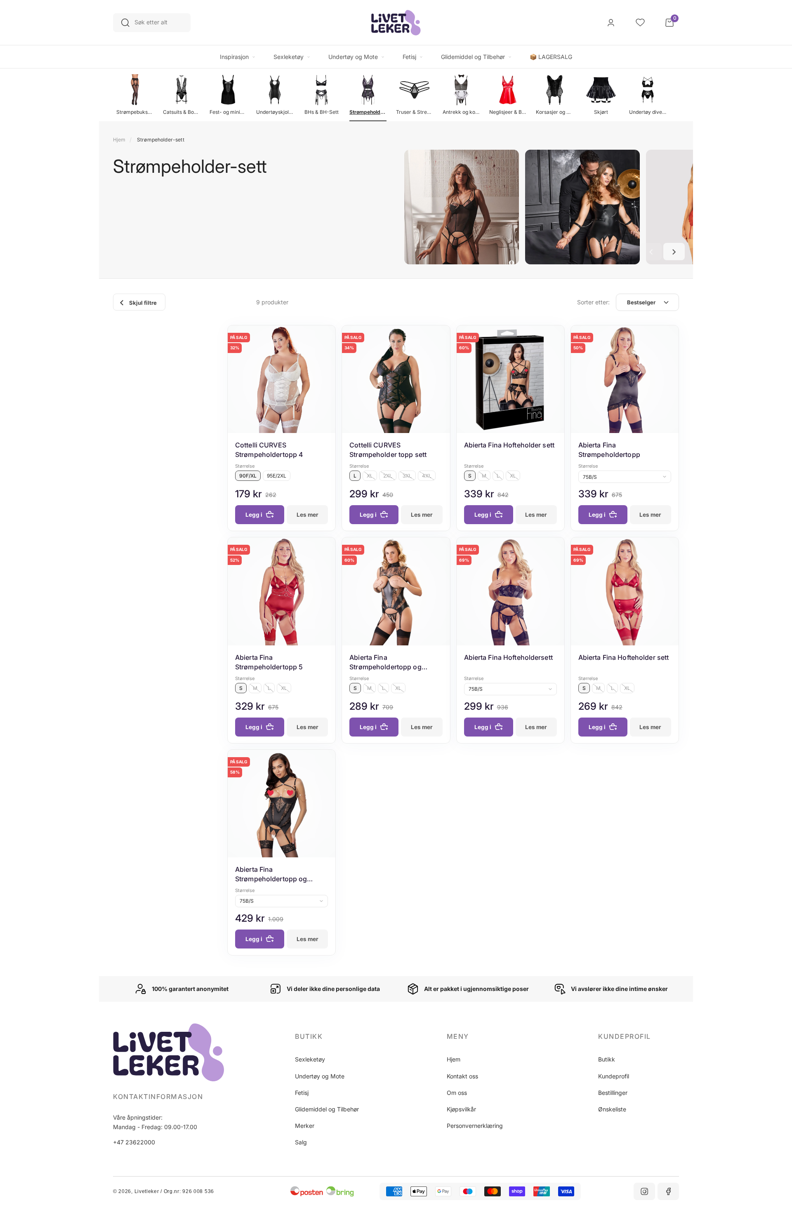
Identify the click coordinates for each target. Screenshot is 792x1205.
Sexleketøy (310, 1059)
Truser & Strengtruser (414, 112)
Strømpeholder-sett (368, 112)
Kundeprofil (613, 1076)
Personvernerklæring (475, 1125)
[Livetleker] (396, 22)
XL (370, 476)
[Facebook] (668, 1191)
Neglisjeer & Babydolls (507, 112)
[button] (651, 251)
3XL (407, 476)
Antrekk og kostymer (461, 112)
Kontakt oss (462, 1076)
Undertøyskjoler (274, 112)
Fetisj (302, 1092)
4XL (426, 476)
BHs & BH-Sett (321, 112)
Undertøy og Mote (319, 1076)
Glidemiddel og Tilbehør (327, 1109)
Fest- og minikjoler (228, 112)
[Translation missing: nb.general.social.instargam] (644, 1191)
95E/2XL (276, 476)
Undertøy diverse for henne (647, 112)
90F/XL (248, 476)
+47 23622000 (134, 1142)
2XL (387, 476)
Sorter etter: (593, 302)
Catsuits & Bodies (181, 112)
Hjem (119, 140)
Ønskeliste (612, 1109)
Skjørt (601, 112)
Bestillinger (612, 1092)
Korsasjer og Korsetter (554, 112)
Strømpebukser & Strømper (134, 112)
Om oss (457, 1092)
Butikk (606, 1059)
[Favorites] (640, 22)
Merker (304, 1125)
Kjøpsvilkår (461, 1109)
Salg (301, 1142)
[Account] (610, 22)
